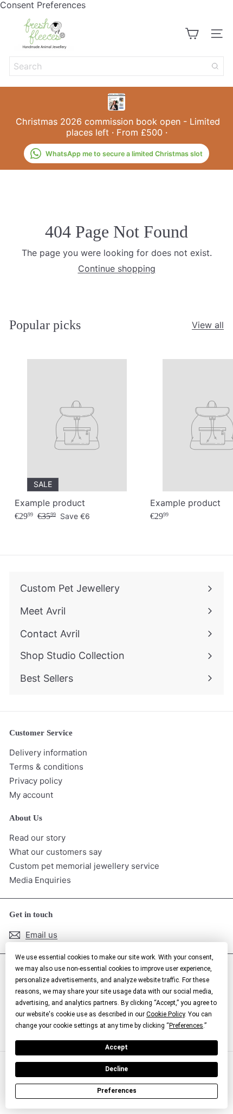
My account (31, 795)
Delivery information (48, 752)
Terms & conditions (46, 766)
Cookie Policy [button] (165, 1014)
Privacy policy (35, 781)
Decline (116, 1069)
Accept (116, 1047)
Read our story (37, 838)
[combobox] (116, 66)
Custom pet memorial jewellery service (84, 866)
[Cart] (191, 33)
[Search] (215, 66)
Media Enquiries (40, 880)
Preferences (117, 1090)
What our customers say (55, 852)
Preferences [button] (186, 1025)
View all (208, 325)
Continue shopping (117, 268)
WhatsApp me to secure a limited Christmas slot (124, 154)
